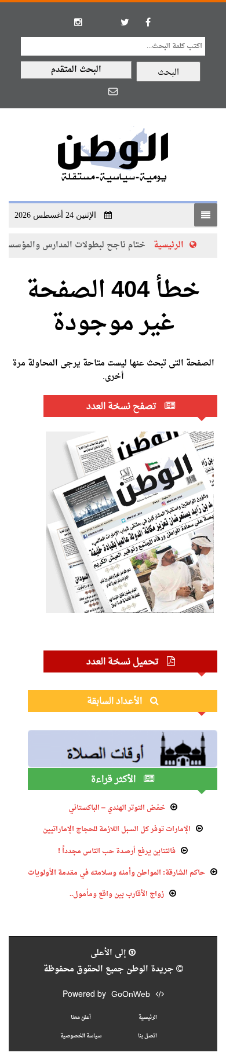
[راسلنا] (113, 91)
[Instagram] (78, 22)
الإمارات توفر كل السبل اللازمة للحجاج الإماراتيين (117, 829)
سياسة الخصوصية (80, 1036)
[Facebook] (147, 22)
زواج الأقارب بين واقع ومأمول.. (117, 894)
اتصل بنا (147, 1036)
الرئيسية (174, 245)
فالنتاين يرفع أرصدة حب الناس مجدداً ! (117, 851)
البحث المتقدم (76, 70)
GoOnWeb (130, 995)
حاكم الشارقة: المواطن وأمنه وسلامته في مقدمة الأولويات (116, 873)
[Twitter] (124, 22)
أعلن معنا (81, 1017)
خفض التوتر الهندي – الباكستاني (116, 808)
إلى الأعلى (109, 953)
